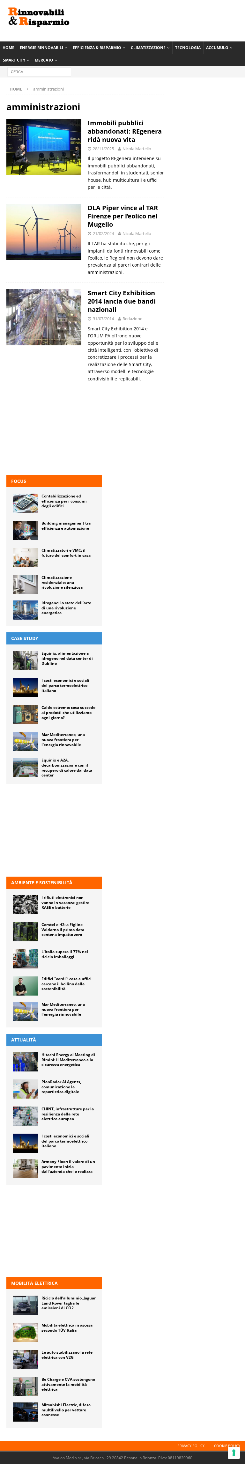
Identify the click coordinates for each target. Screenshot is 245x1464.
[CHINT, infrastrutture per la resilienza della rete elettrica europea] (25, 1116)
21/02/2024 (103, 233)
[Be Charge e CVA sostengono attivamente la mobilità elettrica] (25, 1386)
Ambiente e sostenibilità (41, 882)
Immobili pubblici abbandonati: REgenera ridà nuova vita (125, 131)
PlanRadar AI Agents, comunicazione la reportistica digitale (61, 1086)
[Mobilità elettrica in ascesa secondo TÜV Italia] (25, 1332)
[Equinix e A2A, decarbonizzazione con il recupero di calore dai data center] (25, 767)
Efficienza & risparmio (97, 47)
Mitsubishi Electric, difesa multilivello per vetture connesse (66, 1409)
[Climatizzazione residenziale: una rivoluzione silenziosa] (25, 584)
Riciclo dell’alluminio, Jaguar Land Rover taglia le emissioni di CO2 (68, 1303)
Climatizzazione (148, 47)
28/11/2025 (103, 148)
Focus (18, 481)
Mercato (44, 60)
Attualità (23, 1040)
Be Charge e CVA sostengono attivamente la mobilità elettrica (68, 1384)
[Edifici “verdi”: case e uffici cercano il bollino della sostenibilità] (25, 986)
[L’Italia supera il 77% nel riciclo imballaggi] (25, 958)
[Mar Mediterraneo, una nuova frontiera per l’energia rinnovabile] (25, 741)
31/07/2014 (103, 318)
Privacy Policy (190, 1445)
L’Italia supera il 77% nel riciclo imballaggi (64, 954)
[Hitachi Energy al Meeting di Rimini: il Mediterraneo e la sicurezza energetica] (25, 1061)
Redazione (132, 318)
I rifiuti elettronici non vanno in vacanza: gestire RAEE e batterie (65, 902)
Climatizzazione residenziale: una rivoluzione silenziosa (62, 582)
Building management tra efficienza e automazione (66, 525)
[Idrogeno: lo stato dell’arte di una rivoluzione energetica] (25, 610)
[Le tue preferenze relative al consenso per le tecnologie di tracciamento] (234, 1453)
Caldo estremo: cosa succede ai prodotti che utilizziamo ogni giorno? (68, 712)
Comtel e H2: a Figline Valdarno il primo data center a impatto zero (62, 929)
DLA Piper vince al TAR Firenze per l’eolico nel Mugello (123, 216)
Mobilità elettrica (34, 1283)
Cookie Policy (227, 1445)
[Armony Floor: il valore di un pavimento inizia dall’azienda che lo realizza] (25, 1168)
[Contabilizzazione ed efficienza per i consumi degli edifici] (25, 503)
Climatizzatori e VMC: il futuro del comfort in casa (66, 553)
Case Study (24, 638)
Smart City (14, 60)
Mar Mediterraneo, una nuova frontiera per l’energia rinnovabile (63, 739)
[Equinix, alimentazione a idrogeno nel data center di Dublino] (25, 660)
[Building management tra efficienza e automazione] (25, 530)
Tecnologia (188, 47)
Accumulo (217, 47)
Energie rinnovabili (41, 47)
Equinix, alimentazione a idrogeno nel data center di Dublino (67, 658)
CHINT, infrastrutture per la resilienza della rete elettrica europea (67, 1114)
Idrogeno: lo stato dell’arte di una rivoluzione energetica (66, 607)
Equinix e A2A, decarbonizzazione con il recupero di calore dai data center (66, 767)
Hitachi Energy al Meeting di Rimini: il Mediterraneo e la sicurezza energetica (68, 1059)
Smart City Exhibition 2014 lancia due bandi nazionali (122, 301)
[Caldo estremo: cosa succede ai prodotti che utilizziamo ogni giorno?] (25, 714)
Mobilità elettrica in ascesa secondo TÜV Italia (67, 1327)
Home (8, 47)
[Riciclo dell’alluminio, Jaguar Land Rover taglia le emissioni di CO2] (25, 1305)
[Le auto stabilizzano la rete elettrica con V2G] (25, 1359)
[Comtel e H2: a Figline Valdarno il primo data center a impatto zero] (25, 931)
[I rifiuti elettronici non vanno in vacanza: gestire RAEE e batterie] (25, 904)
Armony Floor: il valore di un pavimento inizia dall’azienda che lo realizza (68, 1166)
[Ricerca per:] (39, 72)
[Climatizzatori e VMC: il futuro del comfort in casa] (25, 557)
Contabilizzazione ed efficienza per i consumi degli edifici (64, 501)
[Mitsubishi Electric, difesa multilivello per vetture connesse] (25, 1412)
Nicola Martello (136, 148)
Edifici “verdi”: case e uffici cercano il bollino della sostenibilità (66, 983)
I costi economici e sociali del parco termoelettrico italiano (65, 685)
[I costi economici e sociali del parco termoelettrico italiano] (25, 687)
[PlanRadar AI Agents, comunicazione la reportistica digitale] (25, 1089)
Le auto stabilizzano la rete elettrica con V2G (67, 1355)
